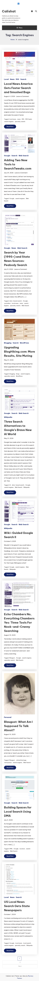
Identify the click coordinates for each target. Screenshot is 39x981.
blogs (18, 374)
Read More (10, 126)
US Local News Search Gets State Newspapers (17, 906)
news (19, 119)
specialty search (20, 121)
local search (27, 943)
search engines (9, 121)
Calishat (9, 11)
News (12, 79)
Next (20, 966)
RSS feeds (28, 119)
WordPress (24, 343)
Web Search (23, 156)
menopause (8, 762)
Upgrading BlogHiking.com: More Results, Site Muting (19, 351)
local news (12, 119)
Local (6, 79)
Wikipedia (8, 417)
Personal (7, 717)
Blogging (7, 343)
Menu (20, 28)
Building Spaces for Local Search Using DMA (17, 811)
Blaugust (12, 658)
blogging (12, 374)
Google (7, 156)
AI (10, 485)
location (22, 848)
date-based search (15, 301)
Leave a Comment (22, 96)
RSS (17, 79)
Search (23, 79)
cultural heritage (21, 760)
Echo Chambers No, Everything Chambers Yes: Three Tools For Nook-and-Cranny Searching (19, 622)
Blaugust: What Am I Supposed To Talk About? (18, 726)
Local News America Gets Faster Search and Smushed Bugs (18, 88)
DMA (10, 848)
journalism (7, 303)
